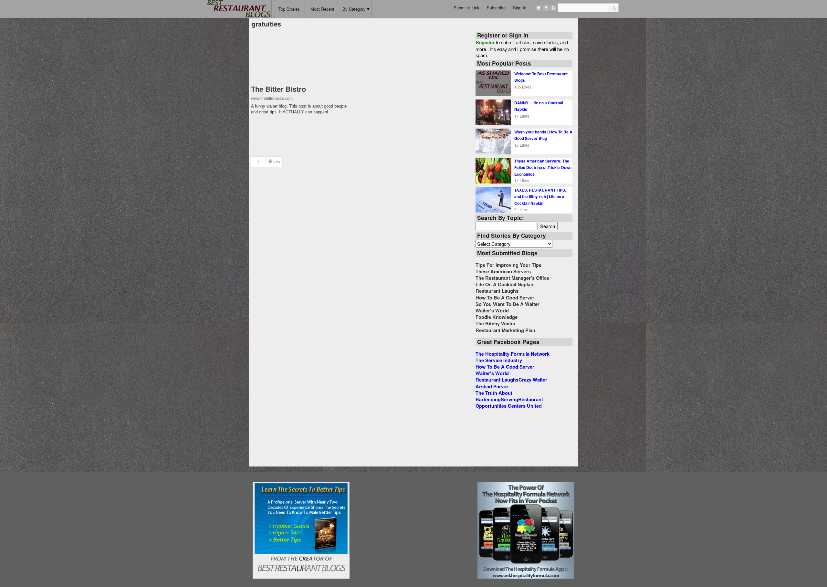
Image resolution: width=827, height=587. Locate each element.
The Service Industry (499, 360)
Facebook (546, 8)
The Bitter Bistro (278, 89)
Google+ (553, 8)
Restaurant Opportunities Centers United (509, 402)
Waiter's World (492, 373)
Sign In (519, 8)
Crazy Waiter (532, 379)
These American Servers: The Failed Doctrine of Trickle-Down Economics (542, 167)
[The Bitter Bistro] (301, 56)
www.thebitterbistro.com (272, 98)
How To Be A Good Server (505, 366)
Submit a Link (466, 8)
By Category (354, 9)
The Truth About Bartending (494, 396)
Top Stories (289, 9)
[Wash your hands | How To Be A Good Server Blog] (493, 140)
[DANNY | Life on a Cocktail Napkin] (493, 111)
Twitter (538, 8)
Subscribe (496, 8)
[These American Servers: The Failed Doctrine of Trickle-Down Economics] (493, 169)
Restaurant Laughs (497, 379)
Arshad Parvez (492, 386)
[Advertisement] (413, 522)
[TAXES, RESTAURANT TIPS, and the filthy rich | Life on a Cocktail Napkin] (493, 199)
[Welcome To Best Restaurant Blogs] (493, 82)
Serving (509, 399)
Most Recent (322, 9)
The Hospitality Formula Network (513, 353)
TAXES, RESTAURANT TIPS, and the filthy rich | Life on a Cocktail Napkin (540, 196)
